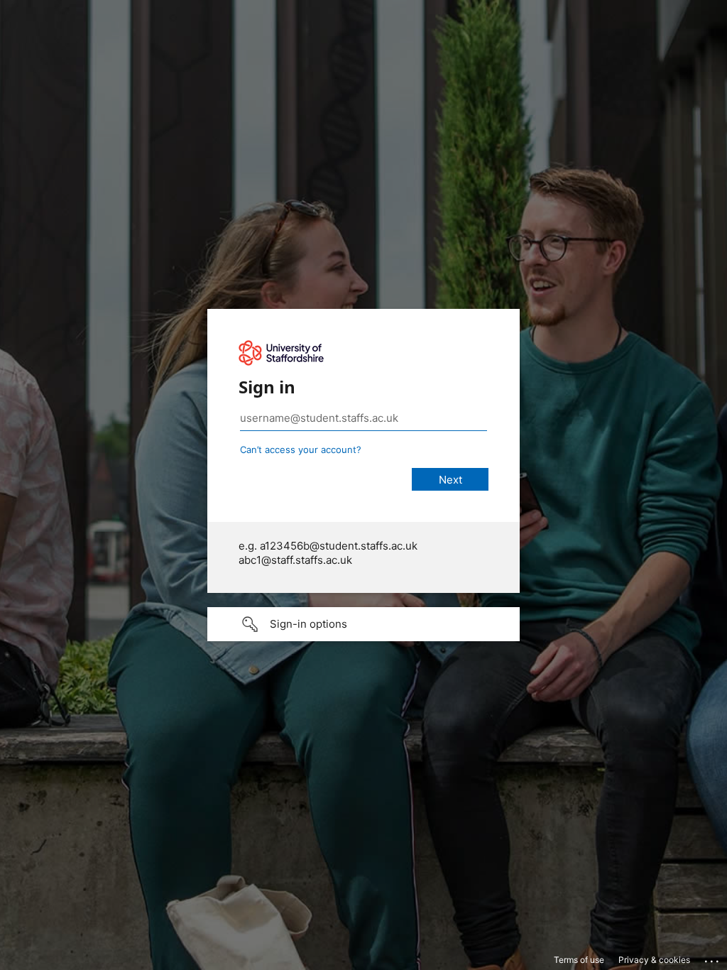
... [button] (712, 958)
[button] (363, 624)
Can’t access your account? (300, 449)
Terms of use (579, 959)
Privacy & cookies (654, 959)
